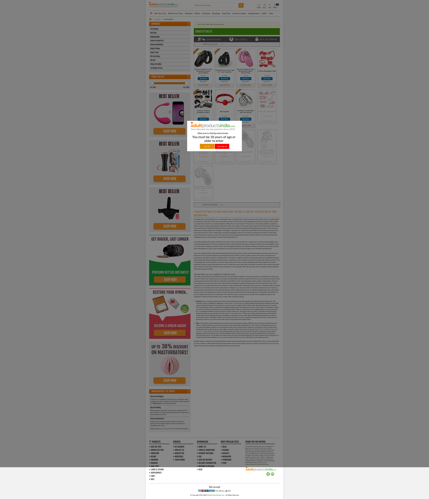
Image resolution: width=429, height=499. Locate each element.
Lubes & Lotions (157, 469)
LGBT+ (153, 476)
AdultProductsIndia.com (215, 495)
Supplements (156, 472)
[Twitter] (268, 473)
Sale (152, 479)
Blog (200, 469)
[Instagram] (272, 473)
